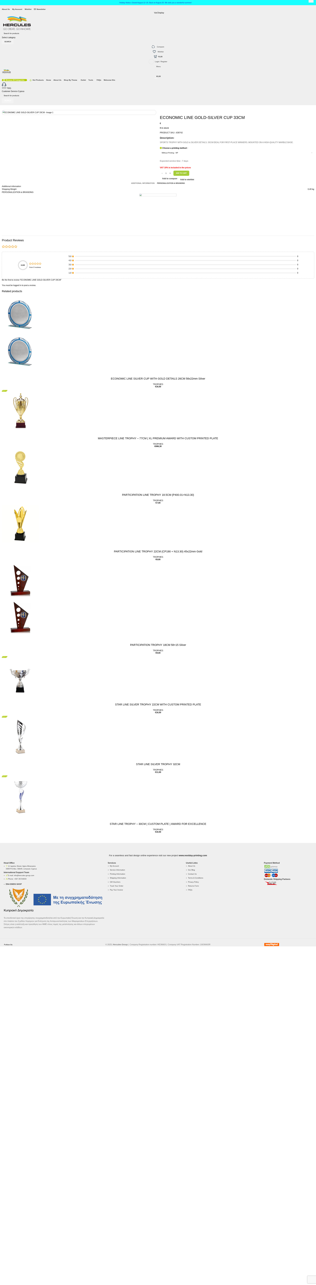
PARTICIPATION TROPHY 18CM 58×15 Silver (158, 644)
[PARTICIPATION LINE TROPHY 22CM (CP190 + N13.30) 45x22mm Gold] (20, 524)
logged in (17, 285)
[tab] (143, 183)
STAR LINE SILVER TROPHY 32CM (158, 764)
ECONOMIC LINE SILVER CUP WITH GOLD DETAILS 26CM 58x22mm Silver (158, 378)
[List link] (145, 878)
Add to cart (181, 173)
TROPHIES (158, 384)
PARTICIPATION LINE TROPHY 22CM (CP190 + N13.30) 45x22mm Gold (158, 551)
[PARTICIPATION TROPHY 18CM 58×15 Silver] (20, 580)
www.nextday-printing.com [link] (193, 855)
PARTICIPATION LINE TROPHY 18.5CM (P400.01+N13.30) (158, 494)
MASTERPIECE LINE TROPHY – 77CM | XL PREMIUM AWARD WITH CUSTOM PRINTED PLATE (158, 438)
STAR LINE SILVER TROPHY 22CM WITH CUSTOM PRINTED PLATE (158, 704)
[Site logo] (17, 22)
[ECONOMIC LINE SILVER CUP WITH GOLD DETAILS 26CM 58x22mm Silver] (20, 314)
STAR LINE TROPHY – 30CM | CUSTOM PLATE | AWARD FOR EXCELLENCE (158, 823)
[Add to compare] (5, 372)
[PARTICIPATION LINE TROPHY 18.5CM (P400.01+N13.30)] (20, 467)
